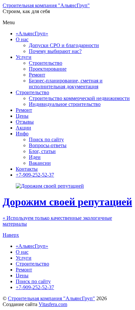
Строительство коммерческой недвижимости (79, 98)
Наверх (11, 235)
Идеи (35, 157)
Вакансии (40, 163)
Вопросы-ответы (48, 145)
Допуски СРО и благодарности (64, 45)
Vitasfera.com (53, 304)
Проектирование (48, 69)
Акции (23, 127)
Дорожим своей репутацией (67, 202)
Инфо (22, 133)
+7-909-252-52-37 (35, 175)
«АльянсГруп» (32, 33)
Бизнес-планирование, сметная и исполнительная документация (66, 83)
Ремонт (37, 75)
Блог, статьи (42, 151)
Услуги (23, 57)
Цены (22, 116)
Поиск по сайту (46, 139)
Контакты (27, 169)
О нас (22, 39)
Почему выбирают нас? (55, 51)
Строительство (45, 63)
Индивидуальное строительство (65, 104)
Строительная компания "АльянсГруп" (51, 298)
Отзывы (25, 122)
